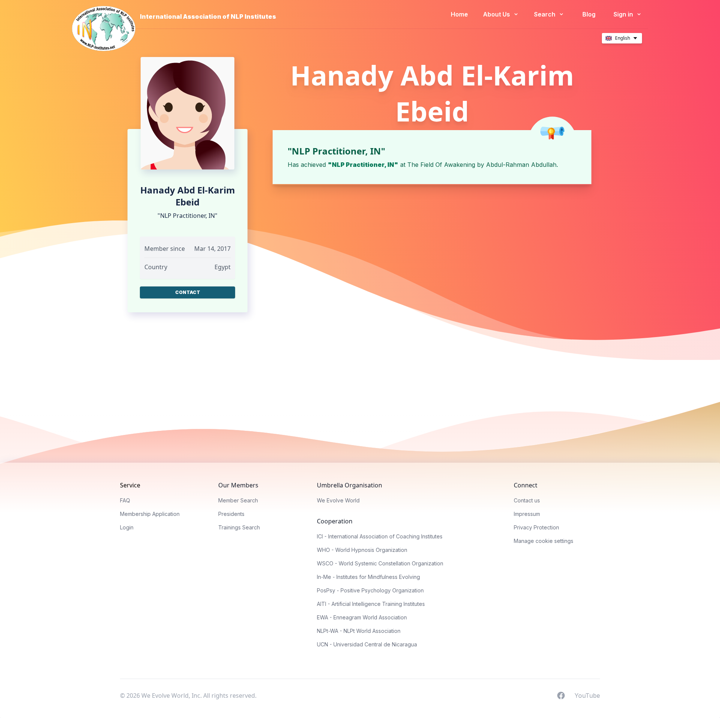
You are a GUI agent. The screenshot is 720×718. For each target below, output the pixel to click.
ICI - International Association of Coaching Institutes (379, 536)
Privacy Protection (536, 527)
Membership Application (150, 514)
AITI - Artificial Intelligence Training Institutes (371, 604)
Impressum (527, 514)
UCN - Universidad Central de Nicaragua (367, 644)
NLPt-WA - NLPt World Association (358, 631)
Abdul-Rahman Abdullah (521, 164)
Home (459, 14)
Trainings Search (239, 527)
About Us (497, 14)
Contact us (527, 500)
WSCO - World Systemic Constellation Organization (380, 563)
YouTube (587, 695)
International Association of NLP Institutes (208, 16)
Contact (187, 292)
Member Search (238, 500)
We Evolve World (338, 500)
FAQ (125, 500)
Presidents (231, 514)
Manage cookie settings (543, 541)
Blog (589, 14)
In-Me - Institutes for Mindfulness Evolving (368, 577)
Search (545, 14)
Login (127, 527)
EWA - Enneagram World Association (362, 617)
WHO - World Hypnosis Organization (362, 550)
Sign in (624, 14)
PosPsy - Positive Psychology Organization (370, 590)
